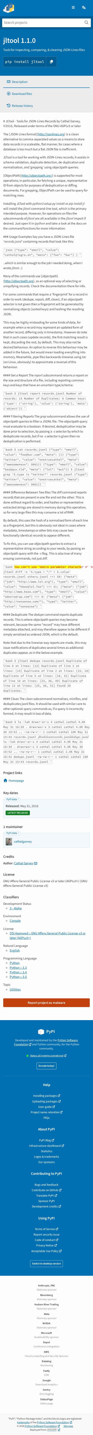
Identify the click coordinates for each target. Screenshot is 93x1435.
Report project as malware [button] (46, 1002)
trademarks (23, 1422)
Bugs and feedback (46, 1185)
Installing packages (45, 1096)
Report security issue (46, 1234)
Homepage (16, 780)
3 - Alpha (16, 908)
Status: (46, 1056)
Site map (68, 1426)
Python (14, 963)
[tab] (46, 82)
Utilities (15, 989)
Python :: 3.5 (18, 976)
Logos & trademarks (46, 1157)
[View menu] (73, 7)
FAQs (46, 1118)
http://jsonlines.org (51, 134)
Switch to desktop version (46, 1264)
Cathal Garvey (23, 863)
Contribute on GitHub (45, 1190)
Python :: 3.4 (18, 972)
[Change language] (84, 7)
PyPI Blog (45, 1140)
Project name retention (45, 1112)
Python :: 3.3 (18, 967)
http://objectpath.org (18, 281)
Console (15, 920)
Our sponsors (46, 1162)
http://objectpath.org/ (37, 175)
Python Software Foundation (53, 1422)
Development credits (45, 1206)
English (15, 950)
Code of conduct (45, 1240)
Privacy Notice (45, 1245)
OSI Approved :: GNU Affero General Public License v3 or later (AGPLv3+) (47, 935)
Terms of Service (45, 1229)
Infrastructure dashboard (45, 1146)
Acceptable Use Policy (44, 1251)
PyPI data (11, 799)
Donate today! (46, 1066)
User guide (45, 1107)
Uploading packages (45, 1101)
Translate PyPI (45, 1196)
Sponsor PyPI (46, 1201)
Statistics (46, 1151)
